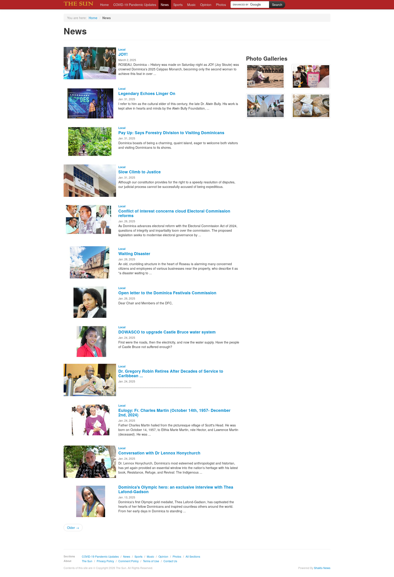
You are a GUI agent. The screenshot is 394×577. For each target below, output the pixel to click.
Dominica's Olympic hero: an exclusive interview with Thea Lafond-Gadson (175, 489)
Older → (73, 527)
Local (121, 49)
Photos (221, 4)
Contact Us (170, 561)
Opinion (205, 4)
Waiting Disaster (134, 253)
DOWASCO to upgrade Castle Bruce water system (167, 332)
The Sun (87, 561)
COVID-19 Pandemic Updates (134, 4)
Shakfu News (322, 568)
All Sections (193, 556)
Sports (178, 4)
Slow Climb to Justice (139, 171)
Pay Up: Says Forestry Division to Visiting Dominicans (171, 132)
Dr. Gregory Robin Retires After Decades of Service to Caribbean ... (170, 373)
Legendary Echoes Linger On (146, 93)
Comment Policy (128, 561)
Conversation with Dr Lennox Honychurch (159, 453)
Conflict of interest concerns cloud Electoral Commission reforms (174, 213)
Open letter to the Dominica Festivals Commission (167, 292)
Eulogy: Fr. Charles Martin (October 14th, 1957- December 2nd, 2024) (174, 412)
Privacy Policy (105, 561)
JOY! (123, 54)
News (165, 4)
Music (191, 4)
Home (104, 4)
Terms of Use (151, 561)
